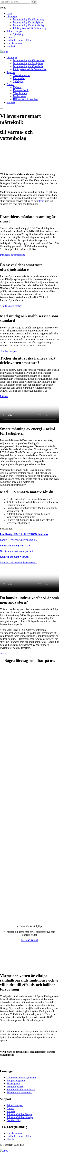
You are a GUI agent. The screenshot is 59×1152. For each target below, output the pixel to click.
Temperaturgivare (16, 1080)
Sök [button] (34, 1)
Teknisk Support (8, 351)
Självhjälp (18, 34)
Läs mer (4, 396)
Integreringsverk (15, 1086)
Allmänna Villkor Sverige (20, 1117)
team (41, 201)
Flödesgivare (13, 1083)
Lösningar (12, 16)
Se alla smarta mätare (11, 306)
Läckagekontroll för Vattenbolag (30, 28)
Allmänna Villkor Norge (19, 1114)
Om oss (10, 37)
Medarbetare (19, 96)
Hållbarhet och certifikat (19, 40)
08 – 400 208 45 (29, 940)
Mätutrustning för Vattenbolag (28, 25)
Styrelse (11, 1139)
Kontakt (11, 46)
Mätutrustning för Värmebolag (29, 19)
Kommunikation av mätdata (21, 1089)
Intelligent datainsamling (12, 254)
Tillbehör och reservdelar (19, 1092)
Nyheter (17, 87)
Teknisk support (15, 31)
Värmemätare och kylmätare (21, 1077)
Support (11, 72)
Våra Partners (20, 93)
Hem (9, 13)
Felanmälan (19, 78)
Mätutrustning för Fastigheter (28, 22)
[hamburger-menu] (1, 108)
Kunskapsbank (14, 43)
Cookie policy (14, 1120)
